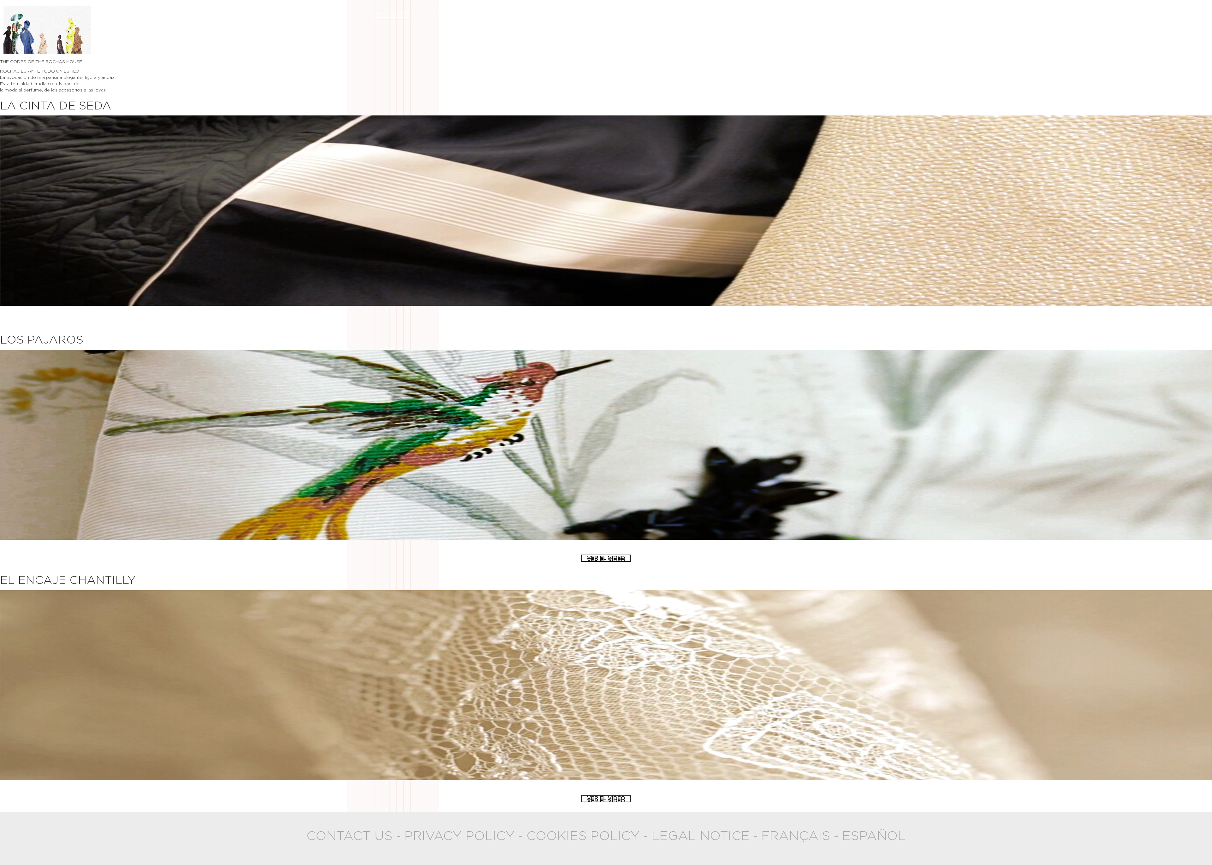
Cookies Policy (583, 836)
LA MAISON (392, 13)
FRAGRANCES (452, 13)
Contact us (349, 836)
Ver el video (606, 317)
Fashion (510, 13)
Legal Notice (700, 836)
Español (874, 836)
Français (795, 836)
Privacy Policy (459, 836)
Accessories (719, 13)
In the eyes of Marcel (799, 13)
